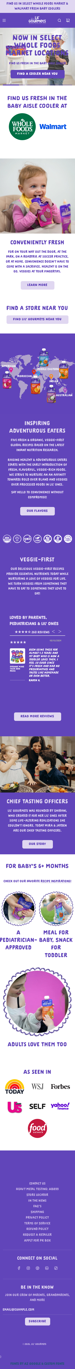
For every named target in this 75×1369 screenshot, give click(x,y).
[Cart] (68, 20)
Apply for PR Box (37, 1240)
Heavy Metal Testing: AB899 (37, 1189)
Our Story (37, 844)
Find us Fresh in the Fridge (37, 70)
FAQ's (37, 1206)
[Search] (59, 20)
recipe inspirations (56, 881)
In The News (37, 1200)
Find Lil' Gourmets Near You (37, 319)
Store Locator (37, 1195)
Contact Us (37, 1183)
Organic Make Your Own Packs (17, 669)
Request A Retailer (37, 1235)
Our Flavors (37, 511)
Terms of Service (37, 1223)
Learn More (38, 285)
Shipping (37, 1212)
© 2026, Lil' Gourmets (34, 1344)
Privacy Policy (37, 1217)
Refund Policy (38, 1229)
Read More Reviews (37, 716)
